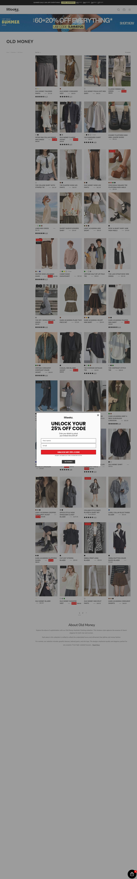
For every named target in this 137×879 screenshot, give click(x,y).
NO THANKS (68, 461)
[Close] (98, 415)
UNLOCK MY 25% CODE (68, 452)
